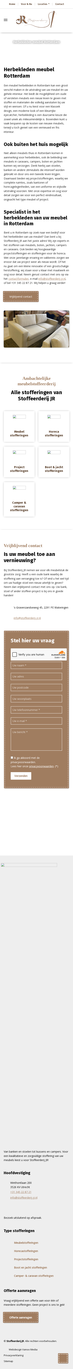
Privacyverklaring (13, 1355)
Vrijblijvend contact (20, 296)
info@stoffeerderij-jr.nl (52, 278)
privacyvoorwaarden (41, 766)
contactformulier (18, 278)
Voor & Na (26, 4)
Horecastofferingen (26, 1251)
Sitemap (8, 1361)
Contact (59, 4)
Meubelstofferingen (26, 1242)
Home (12, 4)
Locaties (42, 4)
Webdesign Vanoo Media (23, 1349)
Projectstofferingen (26, 1259)
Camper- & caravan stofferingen (34, 1276)
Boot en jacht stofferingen (30, 1267)
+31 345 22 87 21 (20, 1192)
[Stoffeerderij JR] (36, 20)
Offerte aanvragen (20, 1317)
